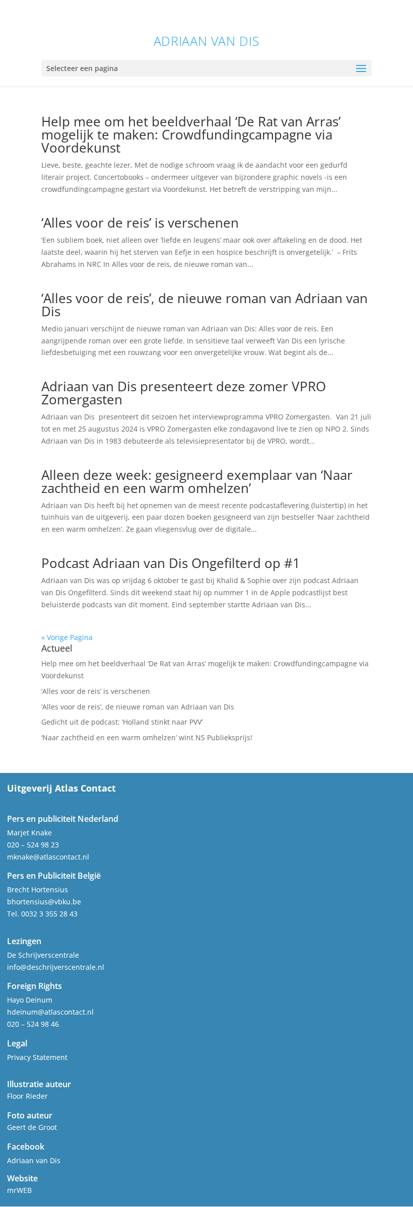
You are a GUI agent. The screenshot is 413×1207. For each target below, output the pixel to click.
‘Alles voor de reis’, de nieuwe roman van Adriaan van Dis (204, 304)
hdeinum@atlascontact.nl (50, 1012)
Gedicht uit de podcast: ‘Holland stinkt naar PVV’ (121, 722)
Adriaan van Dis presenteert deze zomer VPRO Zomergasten (183, 392)
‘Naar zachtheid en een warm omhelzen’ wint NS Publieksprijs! (146, 737)
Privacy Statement (37, 1057)
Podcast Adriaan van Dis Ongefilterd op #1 (170, 563)
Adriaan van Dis (206, 41)
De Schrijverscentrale (43, 955)
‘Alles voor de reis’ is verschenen (140, 223)
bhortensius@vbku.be (44, 901)
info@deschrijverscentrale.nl (55, 967)
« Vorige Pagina (67, 637)
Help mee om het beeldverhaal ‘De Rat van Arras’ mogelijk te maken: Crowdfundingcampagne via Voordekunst (190, 134)
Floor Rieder (27, 1096)
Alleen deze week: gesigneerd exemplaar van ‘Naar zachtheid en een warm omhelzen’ (197, 481)
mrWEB (19, 1190)
